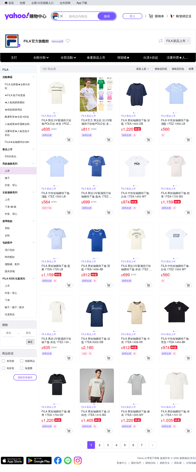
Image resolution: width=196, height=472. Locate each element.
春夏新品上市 (96, 57)
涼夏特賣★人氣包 (179, 57)
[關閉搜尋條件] (61, 16)
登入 (132, 16)
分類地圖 (191, 463)
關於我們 (136, 463)
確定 (30, 341)
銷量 (191, 68)
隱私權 (178, 463)
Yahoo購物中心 (25, 16)
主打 (14, 57)
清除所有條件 (25, 377)
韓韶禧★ (123, 57)
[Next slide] (71, 94)
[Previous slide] (42, 94)
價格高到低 (178, 68)
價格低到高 (161, 68)
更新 (192, 458)
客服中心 (122, 463)
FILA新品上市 (175, 41)
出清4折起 (150, 57)
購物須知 (150, 463)
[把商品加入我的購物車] (69, 139)
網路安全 (165, 463)
